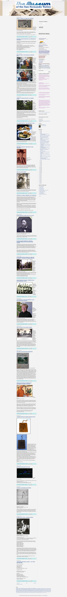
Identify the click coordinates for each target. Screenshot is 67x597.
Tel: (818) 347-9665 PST (33, 10)
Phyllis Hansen (45, 588)
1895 (39, 590)
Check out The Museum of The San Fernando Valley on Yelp (44, 112)
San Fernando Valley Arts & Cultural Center (43, 190)
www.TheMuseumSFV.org (33, 12)
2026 (40, 183)
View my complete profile (43, 125)
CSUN (28, 589)
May (40, 133)
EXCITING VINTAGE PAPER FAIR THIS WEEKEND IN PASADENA (44, 158)
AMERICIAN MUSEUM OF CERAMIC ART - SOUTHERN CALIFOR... (44, 139)
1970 (28, 590)
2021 (40, 178)
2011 (40, 169)
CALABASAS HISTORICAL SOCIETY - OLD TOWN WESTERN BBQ (44, 134)
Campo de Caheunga (41, 189)
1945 (47, 589)
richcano (42, 595)
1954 (43, 590)
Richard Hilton (31, 589)
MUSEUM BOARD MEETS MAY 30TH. (44, 137)
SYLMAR (34, 591)
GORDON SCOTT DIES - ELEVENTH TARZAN (25, 517)
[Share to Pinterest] (31, 36)
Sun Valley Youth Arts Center (33, 592)
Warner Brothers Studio (20, 590)
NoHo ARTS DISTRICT (30, 591)
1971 (45, 590)
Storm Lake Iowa (28, 592)
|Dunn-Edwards (43, 65)
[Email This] (28, 36)
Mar (40, 131)
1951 (25, 590)
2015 (40, 173)
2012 (40, 170)
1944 (33, 589)
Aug (40, 162)
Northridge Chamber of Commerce (43, 194)
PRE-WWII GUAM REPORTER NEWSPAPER (25, 351)
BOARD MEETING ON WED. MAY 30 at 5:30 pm (25, 215)
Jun (40, 160)
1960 (45, 589)
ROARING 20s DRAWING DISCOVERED (24, 487)
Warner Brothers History (41, 193)
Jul (40, 161)
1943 (26, 589)
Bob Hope (49, 590)
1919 (24, 590)
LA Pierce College (37, 589)
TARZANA (48, 588)
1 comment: (26, 296)
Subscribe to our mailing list (43, 21)
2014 (40, 172)
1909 (23, 590)
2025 (40, 182)
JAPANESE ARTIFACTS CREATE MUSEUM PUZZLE (26, 416)
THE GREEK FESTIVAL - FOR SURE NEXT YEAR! (26, 123)
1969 (44, 590)
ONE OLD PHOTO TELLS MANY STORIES (24, 327)
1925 (41, 590)
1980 (47, 590)
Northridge (41, 588)
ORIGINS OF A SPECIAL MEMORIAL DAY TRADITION (26, 195)
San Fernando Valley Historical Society (19, 592)
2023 (40, 180)
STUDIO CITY (30, 588)
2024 (40, 181)
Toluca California (37, 592)
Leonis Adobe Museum (41, 188)
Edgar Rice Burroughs (45, 592)
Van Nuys (25, 588)
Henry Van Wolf (41, 589)
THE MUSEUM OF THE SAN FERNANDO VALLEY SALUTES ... (44, 143)
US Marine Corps (41, 592)
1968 (26, 590)
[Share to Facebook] (30, 36)
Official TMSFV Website (41, 186)
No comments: (26, 36)
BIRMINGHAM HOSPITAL (31, 590)
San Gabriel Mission (25, 592)
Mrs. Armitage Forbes (26, 591)
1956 (43, 589)
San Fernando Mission (36, 590)
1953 (42, 590)
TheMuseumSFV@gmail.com (33, 11)
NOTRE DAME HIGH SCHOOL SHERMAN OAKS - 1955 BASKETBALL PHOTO (26, 281)
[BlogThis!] (29, 36)
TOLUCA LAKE (24, 589)
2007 (40, 130)
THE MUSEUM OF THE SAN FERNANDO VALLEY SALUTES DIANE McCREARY (25, 300)
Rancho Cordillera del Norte (45, 67)
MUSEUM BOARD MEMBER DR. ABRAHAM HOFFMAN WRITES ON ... (44, 147)
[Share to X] (30, 36)
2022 (40, 179)
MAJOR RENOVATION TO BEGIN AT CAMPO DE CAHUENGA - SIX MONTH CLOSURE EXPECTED (25, 258)
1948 (46, 589)
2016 (40, 174)
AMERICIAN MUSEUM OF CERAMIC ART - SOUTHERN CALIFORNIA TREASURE (24, 383)
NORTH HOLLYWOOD (20, 588)
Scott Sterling (36, 591)
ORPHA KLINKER (38, 588)
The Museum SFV (44, 124)
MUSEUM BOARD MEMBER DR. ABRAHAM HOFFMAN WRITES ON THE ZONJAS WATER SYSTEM (25, 242)
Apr (40, 132)
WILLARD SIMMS (40, 591)
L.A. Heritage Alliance (41, 192)
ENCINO (34, 588)
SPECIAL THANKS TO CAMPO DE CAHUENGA (25, 18)
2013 (40, 171)
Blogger (46, 595)
